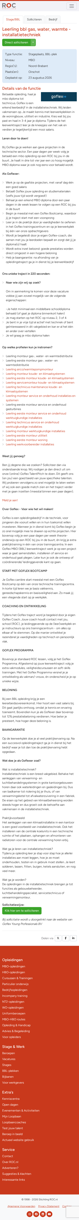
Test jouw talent (12, 1128)
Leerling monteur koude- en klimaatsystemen (35, 373)
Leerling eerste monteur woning (26, 440)
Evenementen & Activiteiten (21, 1110)
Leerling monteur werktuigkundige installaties (35, 431)
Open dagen (10, 1104)
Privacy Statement (48, 1206)
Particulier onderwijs (15, 984)
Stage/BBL (13, 19)
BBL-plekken (10, 1071)
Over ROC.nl (10, 1162)
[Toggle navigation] (72, 6)
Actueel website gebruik (18, 1140)
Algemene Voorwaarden (21, 1206)
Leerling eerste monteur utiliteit (26, 435)
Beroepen (8, 1053)
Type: (14, 54)
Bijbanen (8, 1076)
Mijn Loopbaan (11, 1116)
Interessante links (13, 1179)
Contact (7, 1156)
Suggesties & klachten (16, 1174)
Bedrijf (53, 19)
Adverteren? (10, 1168)
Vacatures (8, 1059)
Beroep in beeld (12, 1134)
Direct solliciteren (16, 42)
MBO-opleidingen (13, 966)
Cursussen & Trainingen (17, 978)
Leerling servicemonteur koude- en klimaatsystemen (40, 382)
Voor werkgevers (13, 1082)
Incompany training (14, 996)
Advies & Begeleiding (16, 1031)
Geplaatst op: (13, 77)
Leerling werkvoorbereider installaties (30, 444)
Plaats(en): (12, 72)
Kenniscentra (10, 1098)
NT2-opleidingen (13, 1001)
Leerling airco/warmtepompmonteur (29, 369)
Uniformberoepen (13, 1013)
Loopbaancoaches (14, 1122)
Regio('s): (11, 66)
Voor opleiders (11, 1037)
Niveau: (10, 60)
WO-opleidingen (13, 1007)
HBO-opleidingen (13, 972)
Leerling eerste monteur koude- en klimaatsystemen (40, 378)
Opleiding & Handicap (16, 1025)
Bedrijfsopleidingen (14, 990)
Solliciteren (34, 19)
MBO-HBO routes (13, 1019)
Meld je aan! (10, 500)
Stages (6, 1065)
